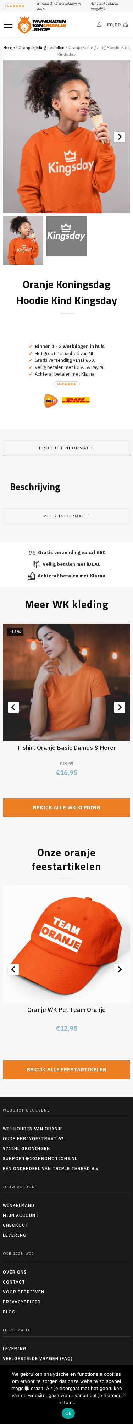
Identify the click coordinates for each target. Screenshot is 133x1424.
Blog (9, 1311)
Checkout (15, 1225)
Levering (15, 1235)
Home (9, 47)
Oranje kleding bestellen (41, 47)
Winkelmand (18, 1205)
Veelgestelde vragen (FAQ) (38, 1358)
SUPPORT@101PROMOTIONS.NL (40, 1158)
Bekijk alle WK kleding (66, 807)
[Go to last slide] (13, 707)
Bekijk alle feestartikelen (66, 1069)
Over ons (15, 1272)
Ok (68, 1413)
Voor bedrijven (23, 1292)
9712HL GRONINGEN (26, 1148)
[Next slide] (119, 137)
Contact (14, 1282)
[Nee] (124, 1394)
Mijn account (21, 1215)
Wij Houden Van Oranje (33, 1128)
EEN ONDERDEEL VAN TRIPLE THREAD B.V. (52, 1168)
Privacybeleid (22, 1301)
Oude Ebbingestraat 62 (33, 1138)
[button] (23, 240)
